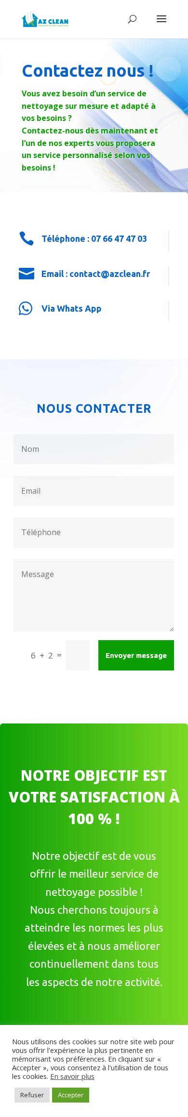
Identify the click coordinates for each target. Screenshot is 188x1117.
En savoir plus (72, 1076)
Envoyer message (136, 655)
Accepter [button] (70, 1095)
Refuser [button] (32, 1095)
